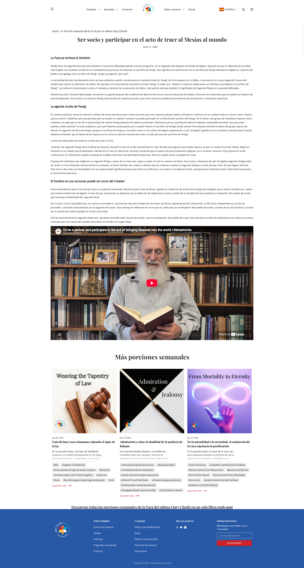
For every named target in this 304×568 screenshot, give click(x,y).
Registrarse (234, 543)
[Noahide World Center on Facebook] (177, 527)
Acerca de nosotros (103, 527)
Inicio (55, 31)
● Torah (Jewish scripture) (171, 490)
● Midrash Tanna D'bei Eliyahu (134, 480)
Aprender (109, 9)
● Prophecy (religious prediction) (166, 480)
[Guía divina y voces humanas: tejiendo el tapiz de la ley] (84, 401)
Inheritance (104, 470)
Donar (191, 9)
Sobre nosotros (172, 9)
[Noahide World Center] (62, 531)
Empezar (91, 9)
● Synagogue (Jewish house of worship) (138, 490)
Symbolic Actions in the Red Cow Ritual (221, 480)
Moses (57, 480)
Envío (137, 533)
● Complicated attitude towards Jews (137, 470)
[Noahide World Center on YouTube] (181, 527)
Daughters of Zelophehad (73, 465)
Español (230, 9)
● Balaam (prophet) (166, 465)
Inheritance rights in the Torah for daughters (73, 475)
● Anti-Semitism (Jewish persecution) (137, 465)
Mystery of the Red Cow (237, 470)
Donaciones (141, 551)
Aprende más (59, 485)
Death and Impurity (197, 465)
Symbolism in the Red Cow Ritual (203, 485)
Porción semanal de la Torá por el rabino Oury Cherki (95, 31)
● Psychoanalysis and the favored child (138, 485)
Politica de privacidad (146, 539)
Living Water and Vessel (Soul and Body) (227, 465)
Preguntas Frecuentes (105, 545)
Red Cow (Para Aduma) (199, 475)
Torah (111, 480)
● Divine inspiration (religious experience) (139, 475)
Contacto (98, 551)
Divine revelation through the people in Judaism (74, 470)
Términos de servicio (146, 545)
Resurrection (194, 480)
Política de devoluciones (147, 527)
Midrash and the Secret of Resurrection (206, 470)
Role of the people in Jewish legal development (84, 480)
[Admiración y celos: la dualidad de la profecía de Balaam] (152, 401)
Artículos (98, 539)
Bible (56, 465)
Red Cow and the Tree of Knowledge (229, 475)
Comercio (127, 9)
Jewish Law (101, 475)
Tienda (97, 533)
